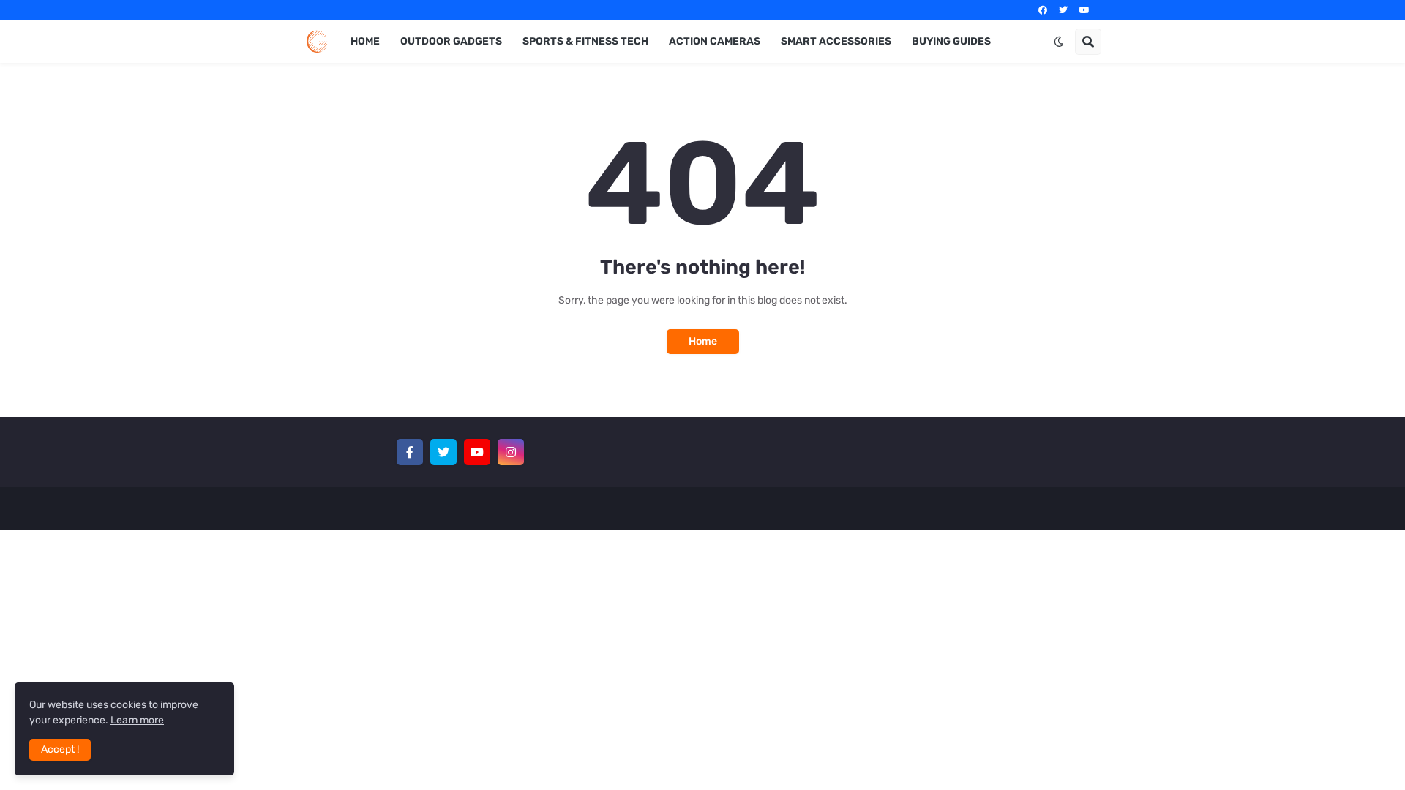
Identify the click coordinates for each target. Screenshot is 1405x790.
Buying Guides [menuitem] (951, 41)
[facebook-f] (410, 452)
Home (703, 341)
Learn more (137, 720)
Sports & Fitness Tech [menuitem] (585, 41)
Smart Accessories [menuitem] (836, 41)
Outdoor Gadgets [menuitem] (451, 41)
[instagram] (511, 452)
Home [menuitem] (365, 41)
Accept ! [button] (60, 749)
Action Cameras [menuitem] (714, 41)
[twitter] (1063, 10)
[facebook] (1042, 10)
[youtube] (1084, 10)
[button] (1059, 42)
